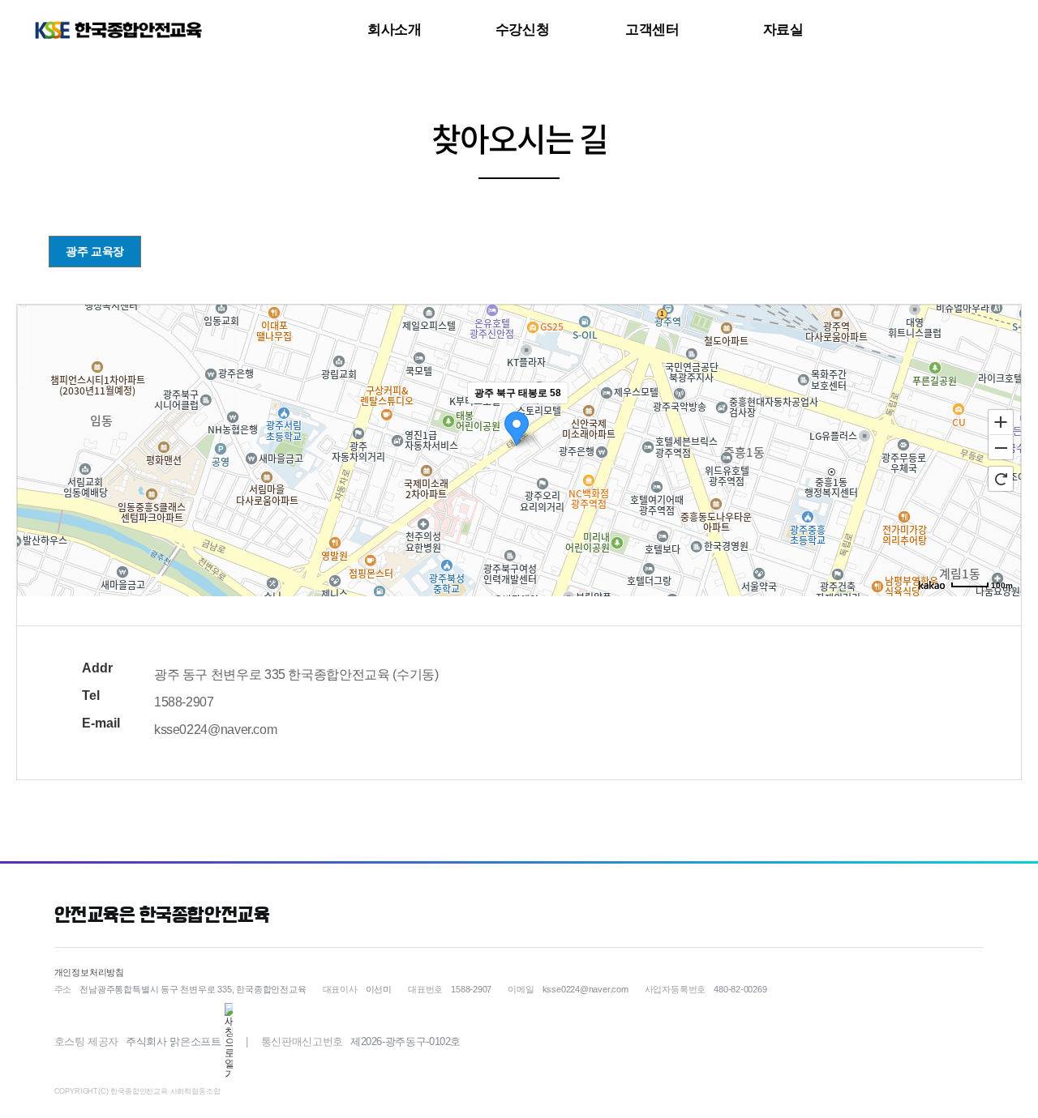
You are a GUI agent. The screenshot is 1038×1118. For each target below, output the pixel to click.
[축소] (1000, 448)
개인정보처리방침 (89, 972)
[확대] (1000, 421)
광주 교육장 (95, 251)
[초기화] (1000, 479)
